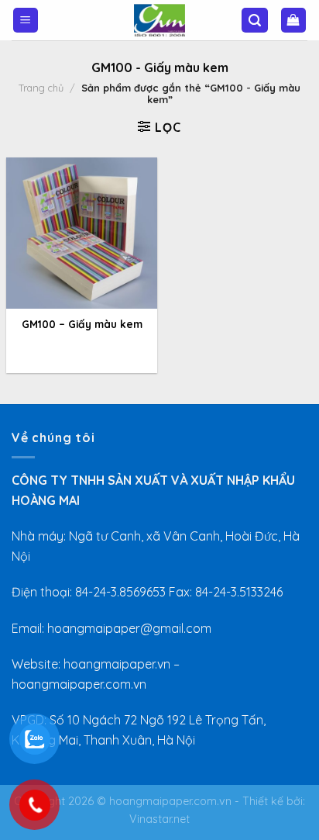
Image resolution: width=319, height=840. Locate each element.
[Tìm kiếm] (255, 20)
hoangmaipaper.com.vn (170, 801)
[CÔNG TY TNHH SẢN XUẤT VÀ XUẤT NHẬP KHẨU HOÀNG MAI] (159, 20)
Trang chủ (41, 87)
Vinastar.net (159, 819)
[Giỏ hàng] (294, 20)
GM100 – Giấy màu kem (82, 323)
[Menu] (26, 20)
